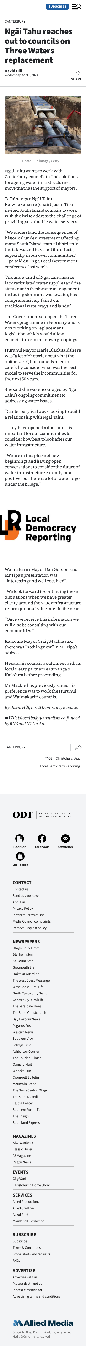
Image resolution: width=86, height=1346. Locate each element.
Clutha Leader (23, 1103)
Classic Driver (22, 1149)
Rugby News (22, 1162)
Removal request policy (30, 928)
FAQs (16, 1260)
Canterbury (15, 21)
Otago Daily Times (26, 948)
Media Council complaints (31, 921)
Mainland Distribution (28, 1221)
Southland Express (26, 1122)
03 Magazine (22, 1155)
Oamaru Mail (22, 1064)
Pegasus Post (22, 1025)
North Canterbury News (30, 993)
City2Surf (19, 1178)
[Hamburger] (76, 7)
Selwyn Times (22, 1045)
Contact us (20, 889)
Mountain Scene (24, 1083)
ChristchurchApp (68, 758)
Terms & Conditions (27, 1247)
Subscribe (57, 6)
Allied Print (20, 1214)
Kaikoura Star (23, 961)
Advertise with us (25, 1277)
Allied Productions (26, 1201)
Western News (23, 1032)
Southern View (23, 1038)
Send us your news (26, 895)
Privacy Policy (23, 908)
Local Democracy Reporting (60, 766)
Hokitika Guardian (26, 974)
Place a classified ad (27, 1290)
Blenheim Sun (23, 954)
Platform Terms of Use (28, 915)
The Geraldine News (27, 1006)
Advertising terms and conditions (36, 1296)
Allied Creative (23, 1208)
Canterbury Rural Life (28, 999)
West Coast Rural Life (28, 986)
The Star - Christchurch (29, 1012)
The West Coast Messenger (32, 980)
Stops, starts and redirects (31, 1254)
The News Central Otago (30, 1090)
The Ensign (21, 1116)
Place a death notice (27, 1283)
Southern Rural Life (26, 1109)
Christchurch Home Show (31, 1185)
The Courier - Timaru (28, 1058)
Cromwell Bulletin (26, 1077)
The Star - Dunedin (26, 1096)
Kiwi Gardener (23, 1142)
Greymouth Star (24, 967)
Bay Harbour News (26, 1019)
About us (19, 902)
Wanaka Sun (22, 1070)
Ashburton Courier (26, 1051)
